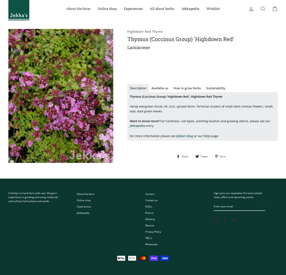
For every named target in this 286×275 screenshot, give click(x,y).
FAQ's (148, 206)
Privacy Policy (153, 231)
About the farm (78, 8)
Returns (149, 225)
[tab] (138, 88)
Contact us (151, 200)
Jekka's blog (184, 136)
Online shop (107, 8)
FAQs (206, 136)
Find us (149, 212)
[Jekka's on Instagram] (216, 219)
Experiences (133, 8)
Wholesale (151, 244)
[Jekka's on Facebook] (225, 219)
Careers (150, 194)
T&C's (148, 238)
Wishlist (213, 8)
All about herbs (162, 8)
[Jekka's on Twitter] (233, 219)
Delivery (150, 219)
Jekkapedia (190, 8)
